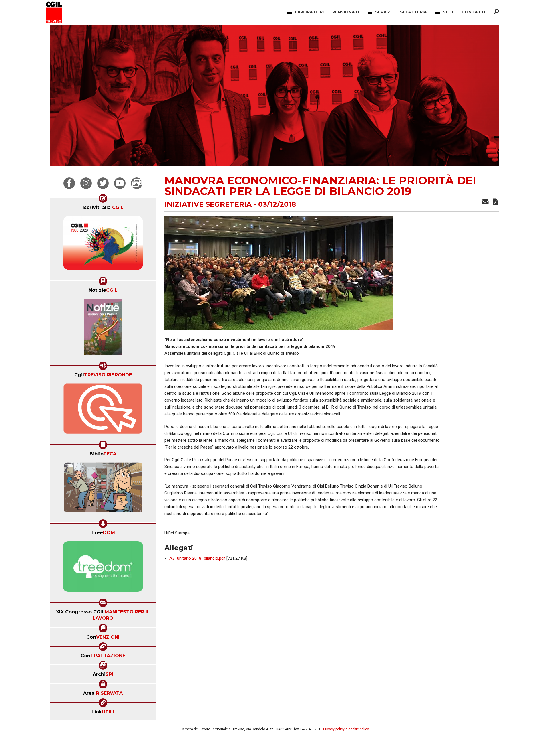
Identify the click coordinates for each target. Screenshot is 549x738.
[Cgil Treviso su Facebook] (69, 183)
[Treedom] (103, 568)
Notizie (103, 290)
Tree (103, 532)
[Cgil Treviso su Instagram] (86, 183)
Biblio (102, 454)
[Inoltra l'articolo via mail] (485, 202)
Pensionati (345, 12)
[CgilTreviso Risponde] (102, 410)
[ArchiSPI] (136, 183)
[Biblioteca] (103, 489)
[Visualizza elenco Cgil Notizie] (103, 328)
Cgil (103, 375)
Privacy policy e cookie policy (346, 729)
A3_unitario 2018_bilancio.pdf (197, 558)
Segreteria (413, 12)
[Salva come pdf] (495, 202)
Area (103, 693)
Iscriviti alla (103, 207)
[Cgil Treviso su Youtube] (120, 183)
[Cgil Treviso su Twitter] (103, 183)
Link (103, 712)
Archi (103, 674)
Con (103, 637)
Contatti (473, 12)
